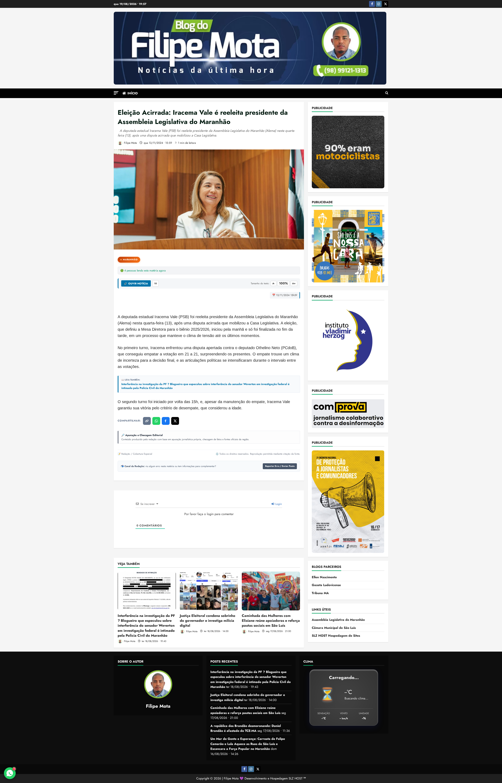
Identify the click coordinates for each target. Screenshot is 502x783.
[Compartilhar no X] (175, 421)
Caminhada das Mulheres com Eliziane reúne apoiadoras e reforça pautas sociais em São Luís (271, 620)
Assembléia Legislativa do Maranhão (338, 619)
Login (278, 504)
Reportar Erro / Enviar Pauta (280, 466)
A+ (294, 283)
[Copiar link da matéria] (147, 421)
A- (273, 283)
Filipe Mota (130, 143)
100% (283, 283)
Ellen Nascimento (324, 577)
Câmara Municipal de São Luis (334, 627)
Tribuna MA (320, 593)
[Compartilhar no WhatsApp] (156, 421)
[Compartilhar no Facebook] (166, 421)
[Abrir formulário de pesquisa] (386, 93)
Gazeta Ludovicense (326, 585)
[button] (116, 93)
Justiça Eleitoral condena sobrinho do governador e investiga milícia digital (207, 620)
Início (132, 93)
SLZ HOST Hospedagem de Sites (336, 635)
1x (155, 283)
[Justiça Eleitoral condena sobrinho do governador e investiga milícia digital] (209, 591)
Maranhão (130, 259)
